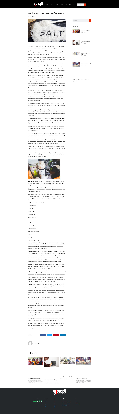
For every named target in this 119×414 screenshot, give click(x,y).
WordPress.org (77, 404)
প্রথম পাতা (47, 4)
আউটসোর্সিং (52, 4)
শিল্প (73, 4)
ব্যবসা (70, 4)
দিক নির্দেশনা (55, 405)
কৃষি (66, 4)
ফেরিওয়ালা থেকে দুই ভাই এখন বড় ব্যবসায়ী (86, 63)
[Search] (85, 4)
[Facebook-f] (36, 401)
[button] (43, 335)
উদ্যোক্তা (62, 4)
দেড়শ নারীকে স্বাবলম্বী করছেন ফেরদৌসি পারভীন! (34, 378)
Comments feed (77, 403)
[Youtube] (37, 401)
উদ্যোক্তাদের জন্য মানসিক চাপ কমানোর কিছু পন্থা (50, 379)
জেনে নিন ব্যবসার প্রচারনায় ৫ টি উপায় (65, 405)
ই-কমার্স (57, 4)
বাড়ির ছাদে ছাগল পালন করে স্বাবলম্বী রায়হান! (65, 376)
